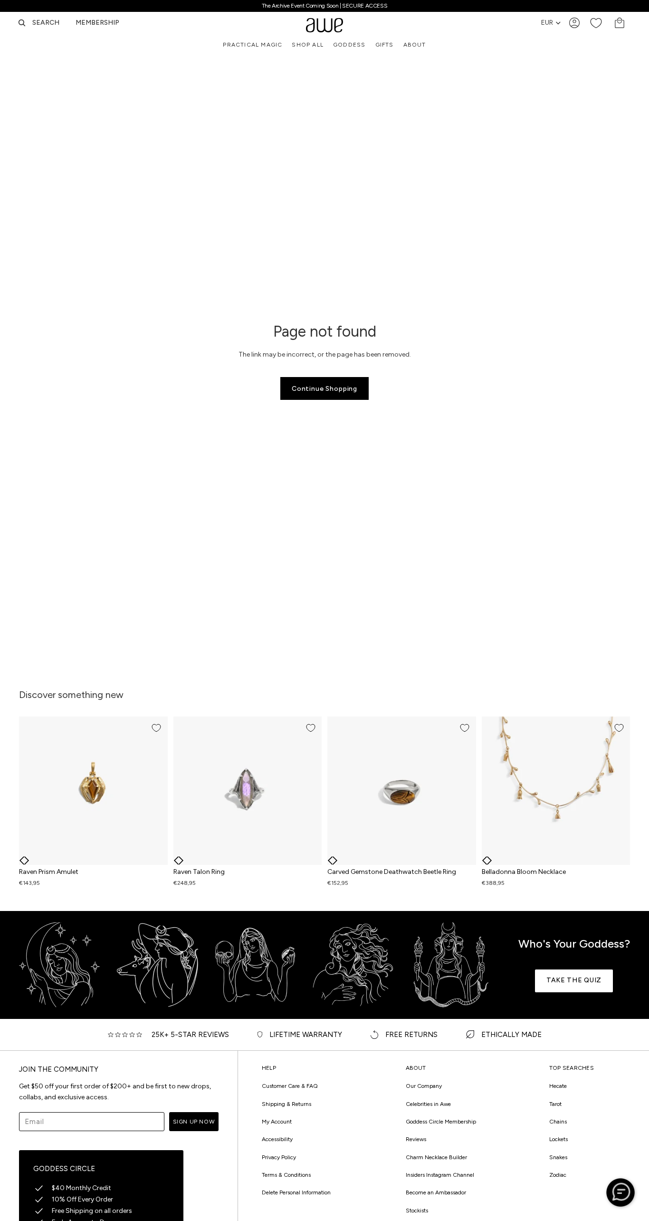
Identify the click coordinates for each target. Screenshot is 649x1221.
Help (269, 1068)
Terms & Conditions (286, 1175)
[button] (21, 860)
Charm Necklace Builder (436, 1157)
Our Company (424, 1086)
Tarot (555, 1104)
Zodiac (557, 1175)
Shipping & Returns (286, 1104)
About (416, 1068)
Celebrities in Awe (428, 1104)
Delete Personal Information (296, 1192)
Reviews (416, 1139)
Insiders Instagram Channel (440, 1175)
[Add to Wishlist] (156, 728)
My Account (277, 1121)
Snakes (558, 1157)
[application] (620, 1192)
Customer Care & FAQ (290, 1086)
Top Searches (571, 1068)
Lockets (558, 1139)
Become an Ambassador (436, 1192)
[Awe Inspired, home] (324, 23)
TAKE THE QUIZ (573, 980)
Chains (558, 1121)
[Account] (574, 22)
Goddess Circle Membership (441, 1121)
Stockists (417, 1210)
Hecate (558, 1086)
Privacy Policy (279, 1157)
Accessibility (277, 1139)
